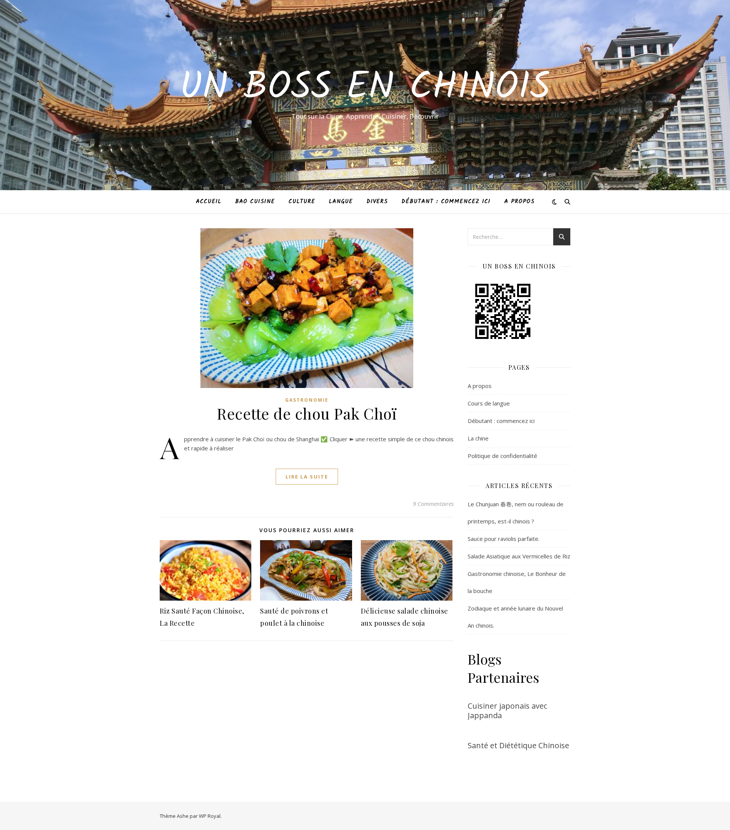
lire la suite (307, 476)
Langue (341, 201)
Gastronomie (306, 400)
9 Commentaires (433, 503)
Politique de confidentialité (502, 456)
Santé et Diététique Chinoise (518, 745)
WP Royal (210, 816)
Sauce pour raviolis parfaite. (504, 538)
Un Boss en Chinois (365, 88)
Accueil (208, 201)
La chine (478, 438)
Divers (377, 201)
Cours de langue (489, 403)
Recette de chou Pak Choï (307, 413)
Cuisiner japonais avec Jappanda (507, 710)
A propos (519, 201)
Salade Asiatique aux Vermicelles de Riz (519, 556)
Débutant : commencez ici (446, 201)
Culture (302, 201)
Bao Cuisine (255, 201)
